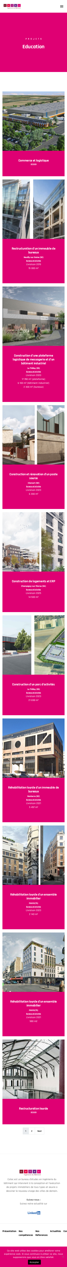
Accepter (34, 1262)
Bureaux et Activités (33, 261)
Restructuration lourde (33, 1108)
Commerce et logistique (33, 160)
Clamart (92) (33, 483)
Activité (33, 164)
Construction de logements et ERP (33, 581)
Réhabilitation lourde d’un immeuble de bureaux (33, 789)
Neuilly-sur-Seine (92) (33, 257)
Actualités (55, 1231)
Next (39, 1131)
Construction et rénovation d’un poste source (33, 476)
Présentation (9, 1231)
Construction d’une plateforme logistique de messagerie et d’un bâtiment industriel (33, 359)
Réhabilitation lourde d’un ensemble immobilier (33, 896)
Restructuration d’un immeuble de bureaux (33, 250)
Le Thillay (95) (33, 368)
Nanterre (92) (33, 796)
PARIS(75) (33, 903)
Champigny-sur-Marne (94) (33, 586)
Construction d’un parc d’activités (33, 684)
